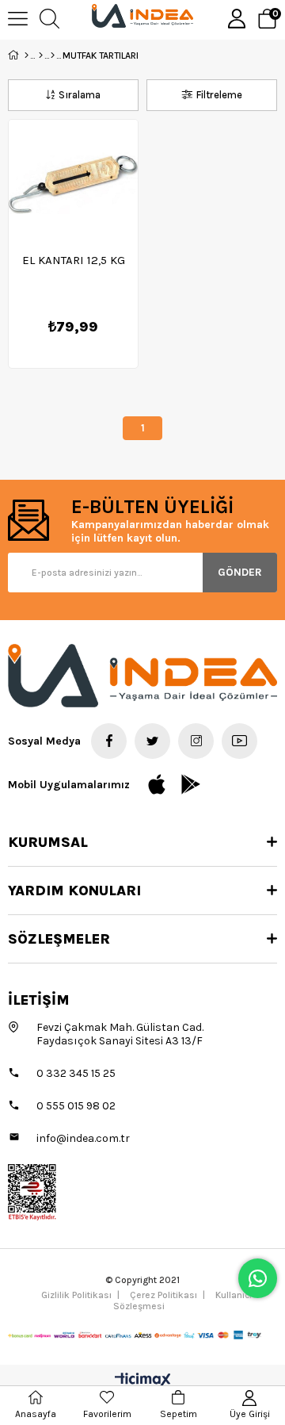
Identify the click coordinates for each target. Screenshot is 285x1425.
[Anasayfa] (26, 55)
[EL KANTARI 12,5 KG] (73, 184)
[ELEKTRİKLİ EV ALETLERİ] (53, 55)
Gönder (240, 572)
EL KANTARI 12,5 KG (73, 260)
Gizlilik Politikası (76, 1295)
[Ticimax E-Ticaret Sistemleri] (143, 1381)
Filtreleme (219, 95)
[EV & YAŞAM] (41, 55)
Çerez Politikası (163, 1295)
